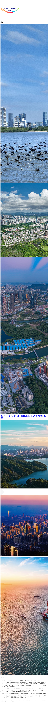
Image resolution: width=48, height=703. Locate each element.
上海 (8, 416)
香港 (35, 416)
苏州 (15, 416)
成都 (18, 416)
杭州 (25, 416)
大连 (12, 416)
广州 (5, 416)
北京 (29, 416)
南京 (32, 416)
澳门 (22, 416)
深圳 (2, 416)
